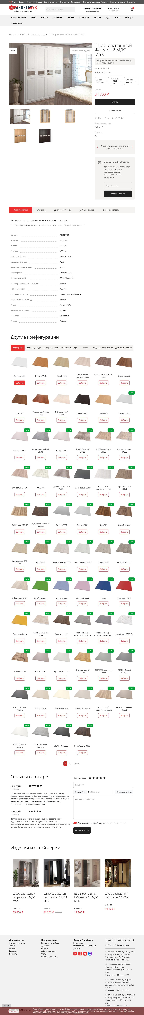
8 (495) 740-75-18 (92, 8)
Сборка (44, 948)
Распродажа (16, 23)
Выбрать (40, 383)
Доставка (45, 946)
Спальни (71, 17)
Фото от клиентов (17, 943)
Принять (13, 1011)
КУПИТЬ (114, 102)
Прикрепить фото (124, 792)
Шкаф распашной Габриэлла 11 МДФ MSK (56, 897)
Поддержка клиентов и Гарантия (95, 2)
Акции (14, 2)
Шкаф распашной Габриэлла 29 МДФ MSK (86, 897)
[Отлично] (90, 778)
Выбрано (20, 383)
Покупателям (76, 2)
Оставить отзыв (82, 830)
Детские (97, 17)
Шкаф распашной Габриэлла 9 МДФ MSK (24, 897)
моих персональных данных (114, 823)
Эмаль (117, 17)
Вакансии (13, 951)
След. (76, 763)
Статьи (44, 954)
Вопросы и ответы (49, 956)
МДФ (108, 17)
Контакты (131, 2)
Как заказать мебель (50, 943)
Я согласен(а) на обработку (102, 823)
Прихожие (84, 17)
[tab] (20, 210)
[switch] (75, 823)
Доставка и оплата (51, 2)
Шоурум (22, 2)
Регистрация (78, 943)
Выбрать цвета (114, 111)
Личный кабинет (83, 940)
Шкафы (44, 17)
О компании (16, 940)
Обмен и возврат (48, 951)
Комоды (129, 17)
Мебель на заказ (18, 17)
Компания (30, 2)
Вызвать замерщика (118, 2)
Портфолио (64, 2)
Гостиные (57, 17)
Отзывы (39, 2)
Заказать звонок (92, 11)
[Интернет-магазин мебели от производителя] (23, 7)
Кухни (33, 17)
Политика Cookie (80, 1013)
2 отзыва (108, 72)
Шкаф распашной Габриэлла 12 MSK (116, 895)
